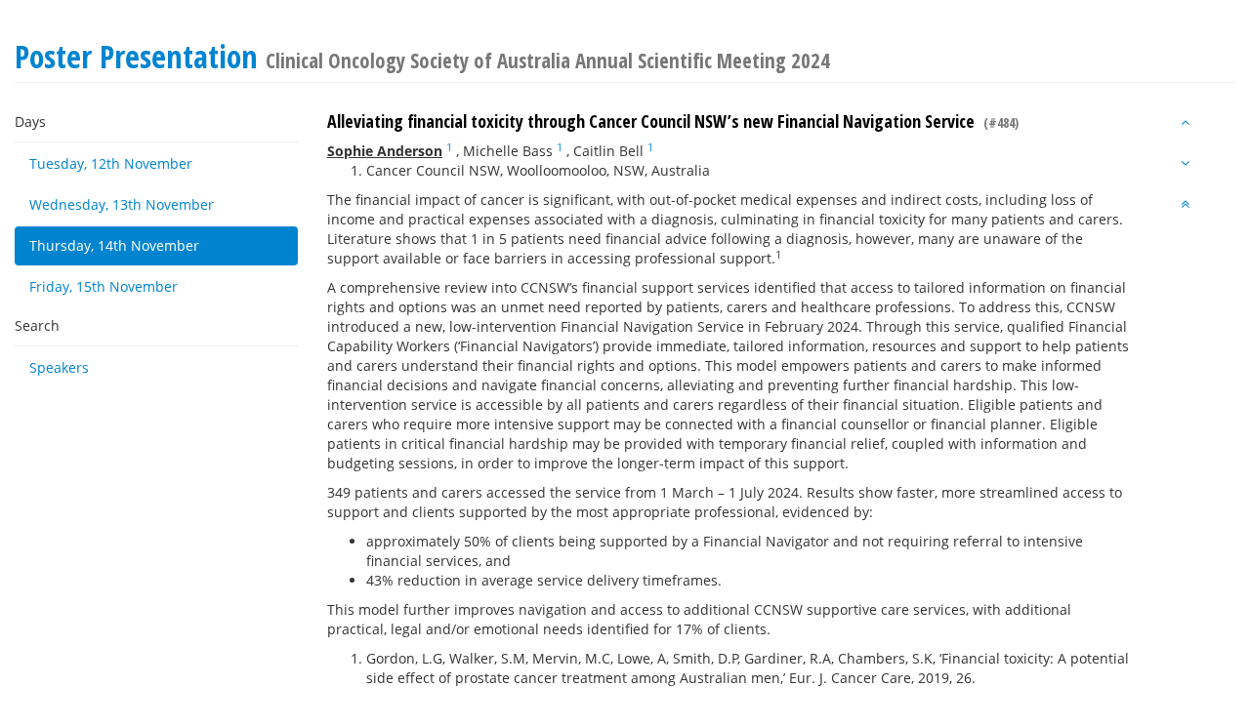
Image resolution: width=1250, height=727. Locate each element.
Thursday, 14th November (114, 245)
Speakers (59, 367)
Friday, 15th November (103, 286)
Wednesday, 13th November (121, 204)
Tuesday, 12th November (110, 163)
